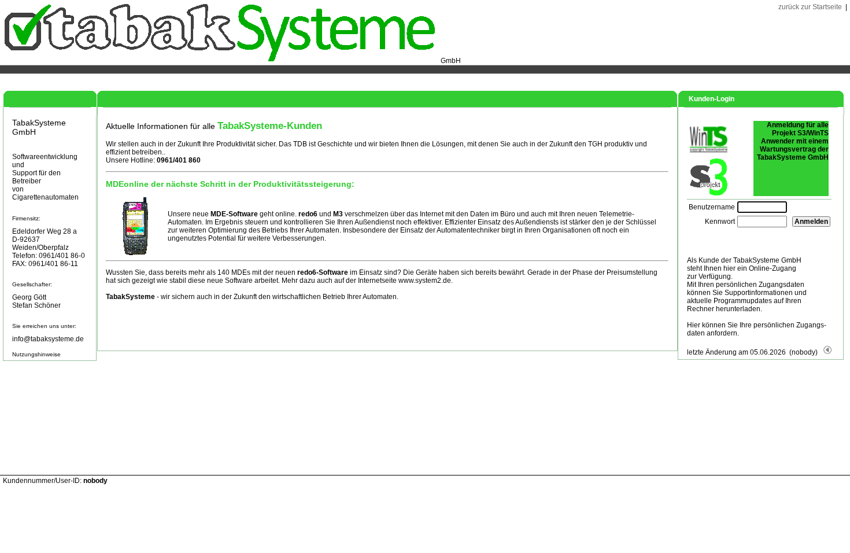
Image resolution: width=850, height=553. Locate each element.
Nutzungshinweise (36, 354)
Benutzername (712, 207)
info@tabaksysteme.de (48, 339)
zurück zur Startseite (810, 7)
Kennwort (720, 221)
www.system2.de (424, 280)
